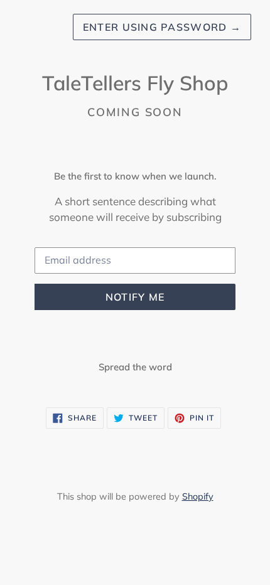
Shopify (197, 496)
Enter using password (162, 27)
